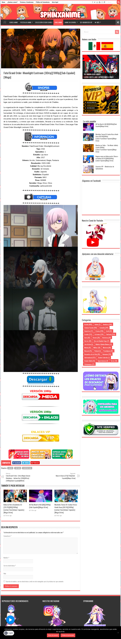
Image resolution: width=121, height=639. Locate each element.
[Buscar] (118, 2)
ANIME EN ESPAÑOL (70, 22)
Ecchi (109, 331)
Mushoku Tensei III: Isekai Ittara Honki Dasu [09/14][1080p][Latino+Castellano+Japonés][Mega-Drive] (65, 508)
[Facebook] (92, 2)
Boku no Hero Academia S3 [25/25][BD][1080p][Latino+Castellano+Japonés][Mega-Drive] (14, 508)
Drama (99, 331)
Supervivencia (103, 361)
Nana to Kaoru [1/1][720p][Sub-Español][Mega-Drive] (65, 475)
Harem (96, 337)
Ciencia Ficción (90, 327)
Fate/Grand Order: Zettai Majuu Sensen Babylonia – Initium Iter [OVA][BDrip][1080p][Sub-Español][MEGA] (18, 477)
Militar (96, 347)
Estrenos (99, 334)
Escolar (88, 334)
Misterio (107, 347)
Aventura (107, 324)
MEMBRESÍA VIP (87, 22)
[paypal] (104, 2)
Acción (10, 468)
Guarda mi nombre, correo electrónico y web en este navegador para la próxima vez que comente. (35, 581)
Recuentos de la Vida (92, 354)
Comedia (103, 327)
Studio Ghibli (89, 361)
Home (3, 2)
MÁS (98, 22)
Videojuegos (89, 364)
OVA (43, 149)
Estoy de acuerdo (53, 635)
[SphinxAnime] (60, 12)
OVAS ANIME (58, 22)
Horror (87, 341)
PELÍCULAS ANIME (25, 22)
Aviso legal (55, 2)
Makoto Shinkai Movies (103, 344)
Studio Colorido (104, 357)
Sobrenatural (27, 468)
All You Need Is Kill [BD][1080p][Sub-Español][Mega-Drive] (40, 505)
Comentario (7, 536)
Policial (97, 351)
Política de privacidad (68, 635)
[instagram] (102, 2)
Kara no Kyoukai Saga (101, 341)
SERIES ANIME (13, 22)
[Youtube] (97, 2)
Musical (88, 351)
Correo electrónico (10, 565)
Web (5, 573)
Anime (97, 324)
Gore (87, 337)
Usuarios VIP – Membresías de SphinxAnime (105, 167)
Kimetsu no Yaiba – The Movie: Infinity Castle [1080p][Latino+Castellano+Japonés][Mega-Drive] (107, 148)
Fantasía (17, 468)
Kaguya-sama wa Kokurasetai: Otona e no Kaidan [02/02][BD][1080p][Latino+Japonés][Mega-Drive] (107, 158)
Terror (114, 361)
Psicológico (108, 351)
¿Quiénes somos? (12, 2)
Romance (106, 354)
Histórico (106, 337)
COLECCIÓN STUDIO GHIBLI (43, 22)
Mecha (87, 347)
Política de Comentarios (43, 2)
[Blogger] (100, 2)
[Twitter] (95, 2)
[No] (118, 632)
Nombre (6, 557)
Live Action (88, 344)
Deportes (88, 331)
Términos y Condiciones (27, 2)
